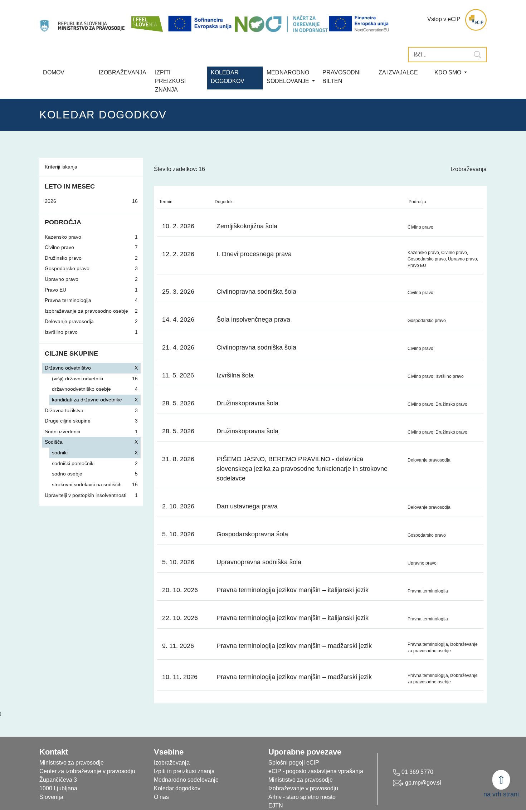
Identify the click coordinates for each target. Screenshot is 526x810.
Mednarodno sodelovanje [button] (289, 76)
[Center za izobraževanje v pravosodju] (82, 20)
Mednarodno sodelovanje (186, 780)
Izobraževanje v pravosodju (303, 788)
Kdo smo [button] (448, 72)
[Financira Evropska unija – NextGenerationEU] (359, 24)
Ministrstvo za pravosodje (300, 780)
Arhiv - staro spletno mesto (302, 797)
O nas (161, 797)
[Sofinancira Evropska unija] (201, 24)
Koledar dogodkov (177, 788)
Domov (53, 72)
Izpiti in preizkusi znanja (184, 771)
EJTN (275, 805)
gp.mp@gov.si (422, 783)
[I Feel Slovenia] (146, 20)
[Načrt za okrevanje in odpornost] (281, 24)
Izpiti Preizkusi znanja (170, 81)
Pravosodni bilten (341, 76)
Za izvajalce (398, 72)
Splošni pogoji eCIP (293, 763)
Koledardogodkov (227, 76)
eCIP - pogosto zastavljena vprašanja (315, 771)
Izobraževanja (122, 72)
